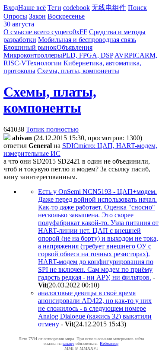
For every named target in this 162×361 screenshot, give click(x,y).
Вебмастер (109, 343)
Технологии (44, 63)
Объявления (74, 47)
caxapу (68, 343)
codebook (76, 7)
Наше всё (32, 7)
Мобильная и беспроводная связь (87, 39)
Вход (10, 7)
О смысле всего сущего (38, 31)
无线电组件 (109, 7)
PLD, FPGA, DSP (87, 55)
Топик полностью (52, 129)
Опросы (15, 16)
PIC (134, 55)
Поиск (137, 7)
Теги (54, 7)
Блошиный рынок (30, 47)
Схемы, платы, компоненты (78, 70)
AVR (121, 55)
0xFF (80, 31)
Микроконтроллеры (32, 55)
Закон (37, 16)
